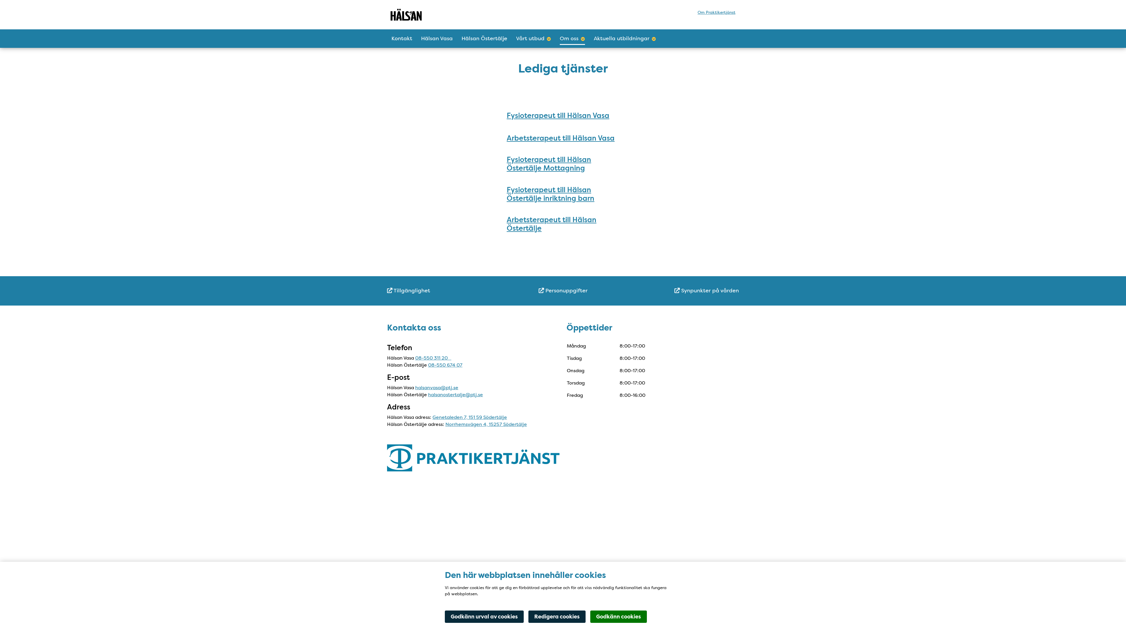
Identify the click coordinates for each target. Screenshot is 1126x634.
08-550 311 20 (433, 358)
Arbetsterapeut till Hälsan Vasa (561, 138)
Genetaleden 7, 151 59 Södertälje (470, 417)
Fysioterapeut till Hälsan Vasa (558, 115)
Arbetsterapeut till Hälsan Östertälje (551, 224)
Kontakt (401, 38)
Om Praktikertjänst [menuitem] (716, 12)
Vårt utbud (530, 38)
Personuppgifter (566, 290)
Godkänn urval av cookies (484, 616)
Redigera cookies (557, 616)
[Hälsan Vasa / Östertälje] (442, 15)
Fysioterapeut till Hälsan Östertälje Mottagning (549, 164)
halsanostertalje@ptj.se (455, 395)
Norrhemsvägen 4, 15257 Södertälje (486, 424)
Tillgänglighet (411, 290)
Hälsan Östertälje (484, 38)
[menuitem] (445, 291)
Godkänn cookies (618, 616)
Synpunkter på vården (709, 290)
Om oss (569, 38)
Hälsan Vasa (437, 38)
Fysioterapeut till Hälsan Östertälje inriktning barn (550, 194)
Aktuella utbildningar (622, 38)
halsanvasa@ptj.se (436, 388)
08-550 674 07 (445, 365)
